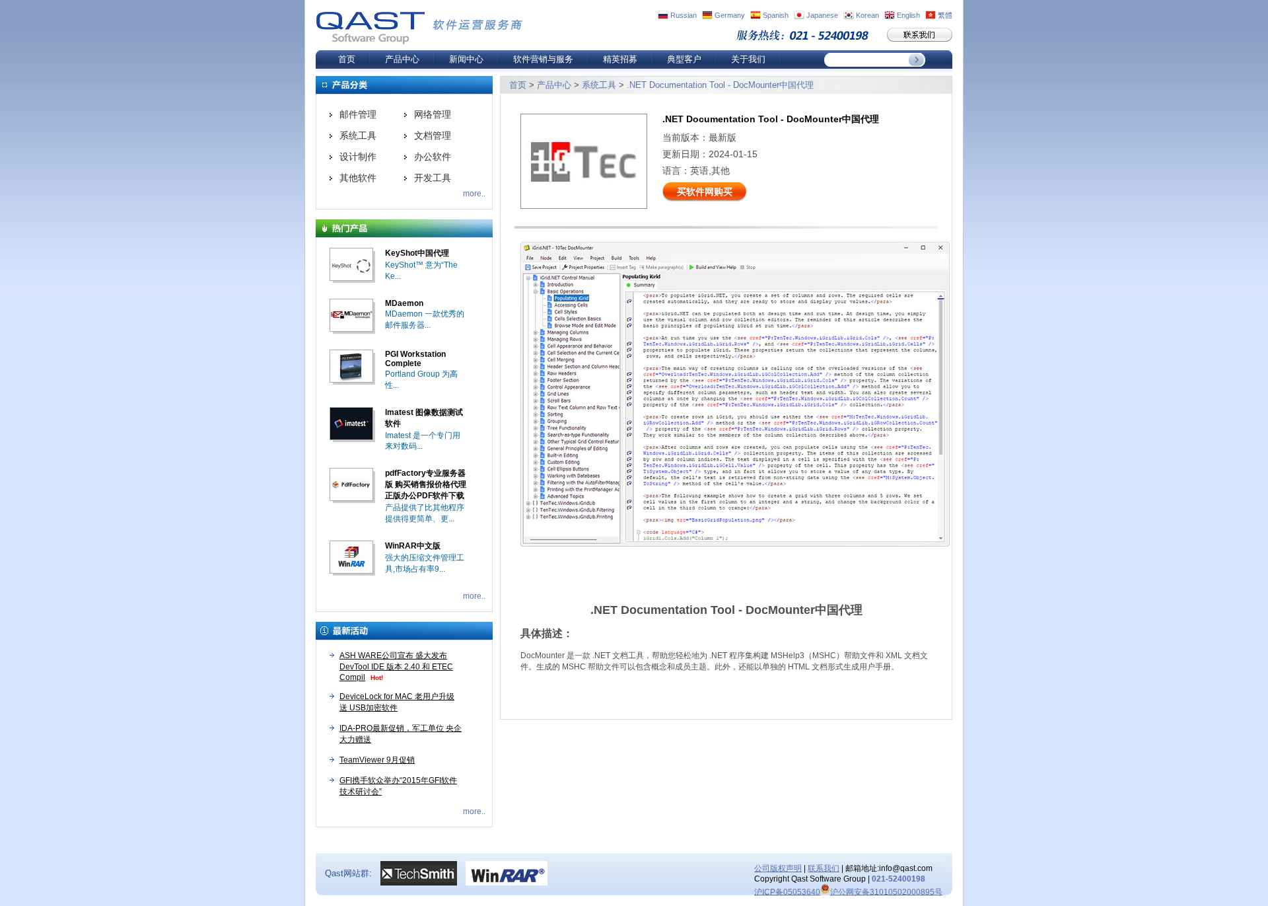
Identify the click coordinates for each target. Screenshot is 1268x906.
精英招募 (620, 59)
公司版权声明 (778, 868)
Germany (730, 15)
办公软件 (432, 156)
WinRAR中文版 (412, 545)
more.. (474, 193)
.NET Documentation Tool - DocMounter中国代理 (720, 85)
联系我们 (823, 868)
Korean (867, 15)
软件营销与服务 (543, 59)
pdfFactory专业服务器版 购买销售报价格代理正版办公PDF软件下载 (425, 484)
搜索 (917, 60)
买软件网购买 (704, 191)
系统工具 (357, 135)
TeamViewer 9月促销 (377, 760)
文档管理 (432, 135)
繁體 (945, 15)
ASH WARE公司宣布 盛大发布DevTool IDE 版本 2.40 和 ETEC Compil (396, 666)
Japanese (822, 15)
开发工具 (432, 177)
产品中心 (402, 59)
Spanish (776, 15)
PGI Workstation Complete (415, 359)
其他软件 (357, 177)
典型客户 (684, 59)
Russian (683, 15)
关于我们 (748, 59)
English (908, 15)
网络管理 (432, 114)
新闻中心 (466, 59)
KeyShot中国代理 (417, 253)
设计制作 (357, 156)
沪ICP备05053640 (787, 891)
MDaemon (404, 303)
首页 (346, 59)
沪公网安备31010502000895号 (886, 891)
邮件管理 (357, 114)
